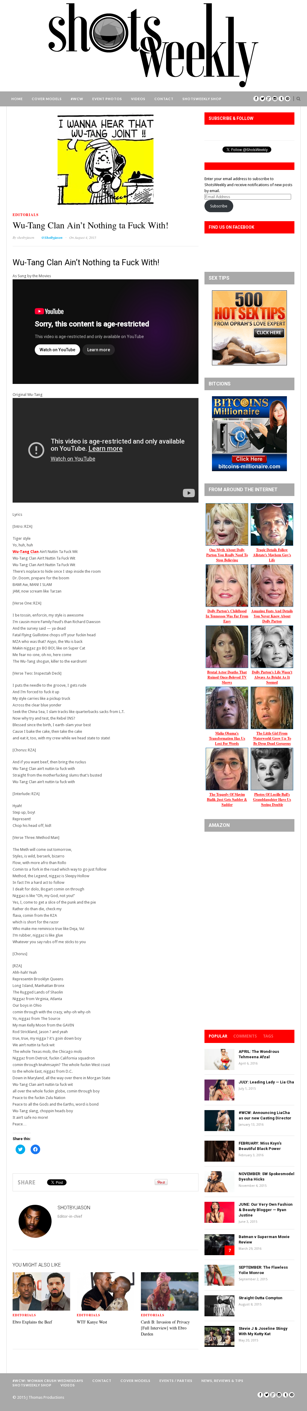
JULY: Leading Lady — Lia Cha (266, 1082)
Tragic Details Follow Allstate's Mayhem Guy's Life (272, 555)
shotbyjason (25, 237)
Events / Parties (175, 1381)
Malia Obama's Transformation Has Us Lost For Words (227, 738)
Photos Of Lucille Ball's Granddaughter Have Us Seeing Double (272, 799)
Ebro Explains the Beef (32, 1322)
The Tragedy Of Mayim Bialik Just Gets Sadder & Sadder (227, 799)
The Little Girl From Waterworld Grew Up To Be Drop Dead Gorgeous (272, 738)
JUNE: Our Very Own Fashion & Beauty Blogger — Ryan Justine (266, 1209)
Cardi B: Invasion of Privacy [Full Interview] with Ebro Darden (165, 1328)
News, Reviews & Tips (222, 1381)
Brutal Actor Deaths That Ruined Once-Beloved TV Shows (227, 677)
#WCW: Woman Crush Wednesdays (48, 1381)
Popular (218, 1036)
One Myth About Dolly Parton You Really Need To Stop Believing (227, 555)
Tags (268, 1036)
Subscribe (218, 206)
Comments (245, 1036)
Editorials (26, 214)
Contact (164, 99)
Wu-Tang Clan (26, 551)
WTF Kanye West (92, 1322)
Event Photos (107, 99)
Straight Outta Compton (260, 1298)
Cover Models (47, 99)
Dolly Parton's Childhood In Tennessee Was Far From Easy (227, 616)
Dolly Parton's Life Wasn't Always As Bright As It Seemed (272, 677)
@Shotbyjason (52, 237)
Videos (138, 99)
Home (17, 99)
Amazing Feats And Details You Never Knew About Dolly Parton (272, 616)
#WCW (77, 99)
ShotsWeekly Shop (202, 99)
